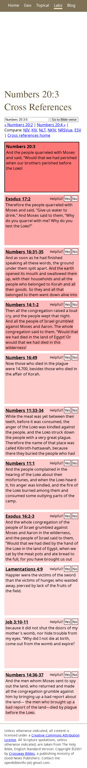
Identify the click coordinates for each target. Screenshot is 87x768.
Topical (42, 5)
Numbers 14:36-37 (25, 675)
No (74, 198)
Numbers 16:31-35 (25, 252)
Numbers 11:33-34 (25, 410)
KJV (34, 130)
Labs (58, 5)
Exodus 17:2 (18, 199)
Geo (27, 5)
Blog (71, 5)
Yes (67, 198)
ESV (77, 130)
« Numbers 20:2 (18, 124)
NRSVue (65, 130)
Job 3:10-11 (17, 622)
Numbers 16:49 (21, 357)
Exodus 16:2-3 (20, 516)
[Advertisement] (43, 49)
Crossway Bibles (22, 753)
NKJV (52, 130)
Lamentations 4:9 (24, 569)
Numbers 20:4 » (51, 124)
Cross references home (28, 135)
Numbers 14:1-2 (22, 304)
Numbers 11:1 (20, 463)
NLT (42, 130)
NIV (26, 130)
